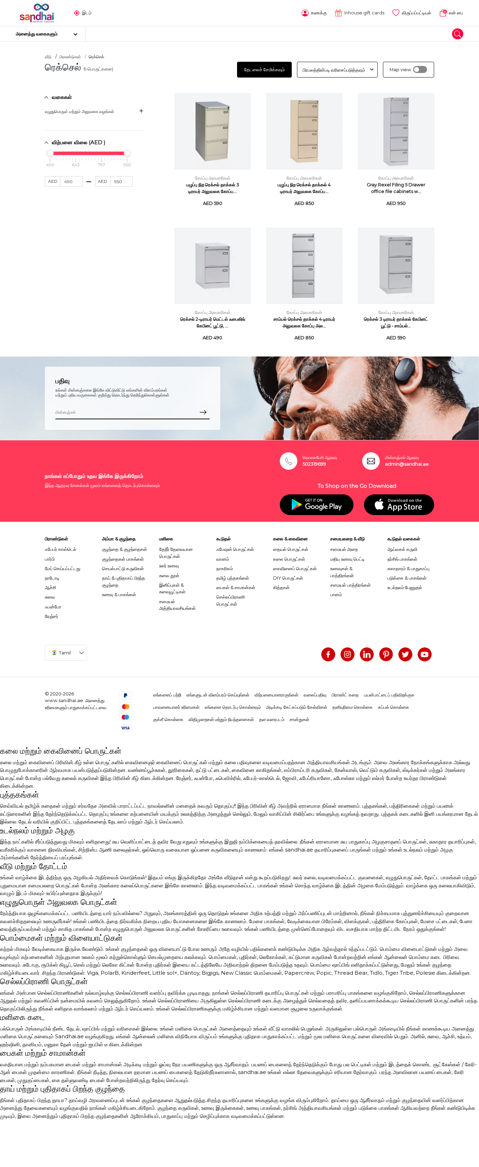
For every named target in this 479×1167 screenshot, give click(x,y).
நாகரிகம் (224, 568)
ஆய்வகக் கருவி (402, 549)
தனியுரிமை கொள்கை (352, 707)
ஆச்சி (50, 587)
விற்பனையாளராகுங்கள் (276, 695)
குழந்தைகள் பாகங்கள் (123, 559)
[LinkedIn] (367, 654)
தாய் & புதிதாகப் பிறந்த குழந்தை (123, 581)
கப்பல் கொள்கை (393, 707)
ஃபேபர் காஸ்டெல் (60, 549)
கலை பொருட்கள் (289, 559)
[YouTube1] (425, 654)
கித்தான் (281, 587)
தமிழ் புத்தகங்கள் (232, 578)
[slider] (50, 152)
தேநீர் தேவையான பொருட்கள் (176, 552)
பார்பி (50, 559)
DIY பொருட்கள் (288, 578)
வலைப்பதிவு (315, 695)
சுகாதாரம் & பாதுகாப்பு (408, 568)
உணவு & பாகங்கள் (119, 594)
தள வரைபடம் (271, 719)
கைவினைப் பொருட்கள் (295, 568)
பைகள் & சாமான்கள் (235, 587)
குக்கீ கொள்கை (168, 719)
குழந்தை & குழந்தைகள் (124, 549)
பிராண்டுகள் (70, 56)
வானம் (222, 559)
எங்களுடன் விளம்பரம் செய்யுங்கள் (218, 695)
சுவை (50, 597)
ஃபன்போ (53, 606)
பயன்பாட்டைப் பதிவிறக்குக (389, 695)
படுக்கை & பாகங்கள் (406, 578)
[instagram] (347, 654)
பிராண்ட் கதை (345, 695)
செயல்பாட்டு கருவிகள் (123, 568)
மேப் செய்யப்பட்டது (62, 568)
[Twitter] (405, 654)
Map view (400, 69)
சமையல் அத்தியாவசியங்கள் (177, 605)
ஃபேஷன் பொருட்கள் (235, 549)
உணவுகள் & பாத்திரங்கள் (342, 572)
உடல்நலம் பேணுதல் (404, 587)
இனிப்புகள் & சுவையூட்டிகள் (172, 588)
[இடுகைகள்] (386, 654)
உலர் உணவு (169, 565)
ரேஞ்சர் (51, 616)
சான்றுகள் (299, 719)
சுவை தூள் (169, 575)
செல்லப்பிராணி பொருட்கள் (230, 600)
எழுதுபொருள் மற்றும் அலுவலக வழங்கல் (79, 111)
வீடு (48, 56)
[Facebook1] (328, 654)
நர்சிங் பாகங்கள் (402, 559)
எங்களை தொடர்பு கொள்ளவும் (233, 707)
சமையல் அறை (344, 549)
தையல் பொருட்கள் (290, 549)
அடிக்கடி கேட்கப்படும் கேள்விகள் (296, 707)
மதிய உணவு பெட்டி (347, 559)
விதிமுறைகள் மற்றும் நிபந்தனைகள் (221, 719)
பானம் (336, 594)
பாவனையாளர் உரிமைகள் (176, 707)
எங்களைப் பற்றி (167, 695)
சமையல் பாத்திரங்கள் (350, 585)
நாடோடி (52, 578)
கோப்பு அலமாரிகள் (212, 178)
